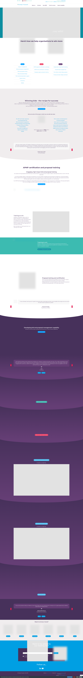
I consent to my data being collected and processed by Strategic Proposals (36, 656)
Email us (22, 64)
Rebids (22, 82)
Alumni (75, 636)
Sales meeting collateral (60, 129)
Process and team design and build (60, 74)
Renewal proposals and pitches (60, 123)
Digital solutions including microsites (60, 128)
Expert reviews (22, 78)
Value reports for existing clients (60, 122)
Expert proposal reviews (22, 129)
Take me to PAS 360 (41, 594)
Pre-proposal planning (22, 120)
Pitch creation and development (60, 118)
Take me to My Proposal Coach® (41, 523)
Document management (22, 128)
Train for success (52, 5)
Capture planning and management (60, 125)
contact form (63, 0)
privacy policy (61, 675)
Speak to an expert (41, 184)
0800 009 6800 (50, 1)
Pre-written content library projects (60, 72)
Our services (35, 636)
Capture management (22, 66)
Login (64, 675)
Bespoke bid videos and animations (60, 126)
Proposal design (22, 126)
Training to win (42, 242)
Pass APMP (45, 5)
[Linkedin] (19, 0)
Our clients (21, 636)
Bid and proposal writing (22, 71)
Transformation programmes (60, 69)
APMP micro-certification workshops (41, 69)
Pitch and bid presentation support (22, 76)
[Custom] (20, 0)
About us (33, 5)
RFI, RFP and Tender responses (22, 118)
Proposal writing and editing (22, 125)
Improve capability (60, 5)
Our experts (48, 636)
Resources (61, 636)
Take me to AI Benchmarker (41, 401)
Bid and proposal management (22, 69)
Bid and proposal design (22, 73)
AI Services (22, 80)
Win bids (39, 5)
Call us (39, 372)
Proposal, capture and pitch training (41, 72)
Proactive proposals (61, 120)
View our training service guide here (44, 249)
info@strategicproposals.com (61, 1)
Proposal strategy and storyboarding (22, 123)
